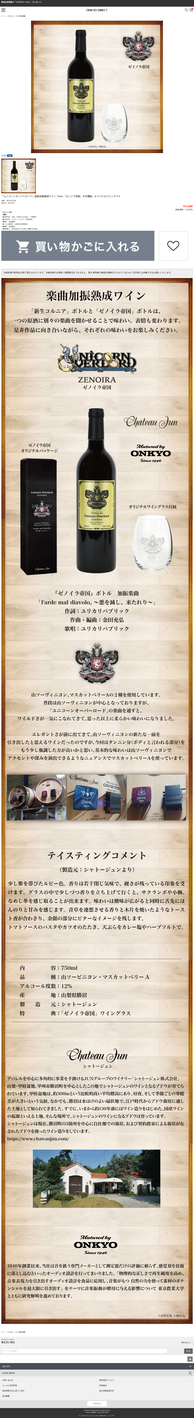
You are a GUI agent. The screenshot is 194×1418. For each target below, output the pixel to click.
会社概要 (6, 1396)
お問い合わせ (7, 1380)
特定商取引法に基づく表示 (13, 1391)
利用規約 (103, 1385)
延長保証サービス (106, 1380)
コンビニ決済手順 (9, 1385)
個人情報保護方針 (106, 1391)
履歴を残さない (186, 1342)
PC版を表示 (97, 1403)
